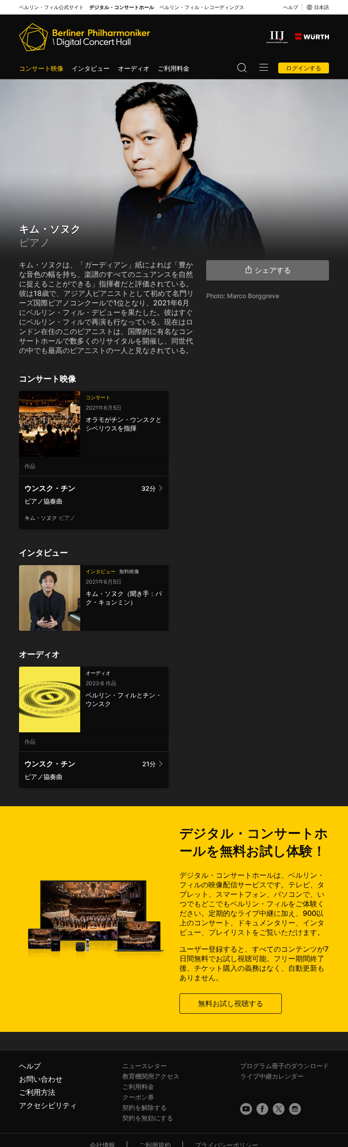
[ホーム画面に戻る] (84, 37)
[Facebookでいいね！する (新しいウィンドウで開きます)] (262, 1109)
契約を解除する (144, 1107)
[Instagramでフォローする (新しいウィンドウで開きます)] (295, 1109)
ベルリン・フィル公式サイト (51, 7)
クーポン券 (138, 1097)
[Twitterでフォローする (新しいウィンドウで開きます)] (279, 1109)
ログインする (303, 68)
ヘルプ (290, 7)
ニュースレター (144, 1066)
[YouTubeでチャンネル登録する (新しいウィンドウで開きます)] (246, 1109)
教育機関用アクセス (150, 1076)
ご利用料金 (173, 68)
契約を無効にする (147, 1118)
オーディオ (134, 68)
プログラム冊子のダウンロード (284, 1066)
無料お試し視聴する (230, 1003)
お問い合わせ (41, 1079)
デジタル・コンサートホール (121, 7)
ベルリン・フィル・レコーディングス (202, 7)
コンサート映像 (41, 68)
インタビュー (91, 68)
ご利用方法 (37, 1092)
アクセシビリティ (48, 1105)
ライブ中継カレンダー (272, 1076)
